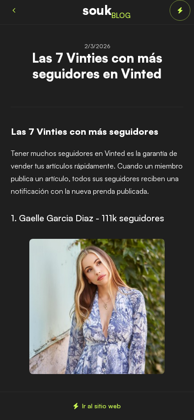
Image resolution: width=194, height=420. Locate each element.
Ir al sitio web (101, 406)
